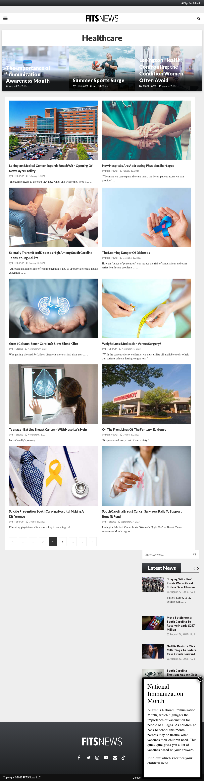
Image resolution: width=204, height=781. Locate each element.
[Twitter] (90, 757)
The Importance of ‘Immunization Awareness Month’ (28, 74)
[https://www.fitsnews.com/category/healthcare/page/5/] (93, 541)
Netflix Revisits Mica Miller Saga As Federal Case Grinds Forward (182, 650)
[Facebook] (82, 757)
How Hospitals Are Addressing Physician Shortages (138, 165)
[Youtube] (108, 757)
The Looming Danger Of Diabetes (126, 252)
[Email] (117, 757)
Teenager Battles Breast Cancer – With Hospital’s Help (48, 429)
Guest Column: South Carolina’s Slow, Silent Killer (43, 343)
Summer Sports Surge (99, 80)
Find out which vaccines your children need (169, 760)
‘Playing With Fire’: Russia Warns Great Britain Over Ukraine (181, 583)
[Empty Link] (194, 568)
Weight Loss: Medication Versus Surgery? (131, 343)
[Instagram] (99, 757)
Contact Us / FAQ (142, 777)
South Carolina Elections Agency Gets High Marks (182, 674)
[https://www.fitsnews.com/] (102, 741)
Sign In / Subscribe (193, 3)
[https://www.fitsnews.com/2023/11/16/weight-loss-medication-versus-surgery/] (146, 308)
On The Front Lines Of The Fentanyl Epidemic (134, 429)
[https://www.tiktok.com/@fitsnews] (124, 757)
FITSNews (82, 85)
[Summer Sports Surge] (102, 68)
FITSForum (18, 176)
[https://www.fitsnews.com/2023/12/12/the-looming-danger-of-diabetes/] (146, 217)
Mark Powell (150, 85)
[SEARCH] (194, 554)
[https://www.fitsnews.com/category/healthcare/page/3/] (13, 541)
